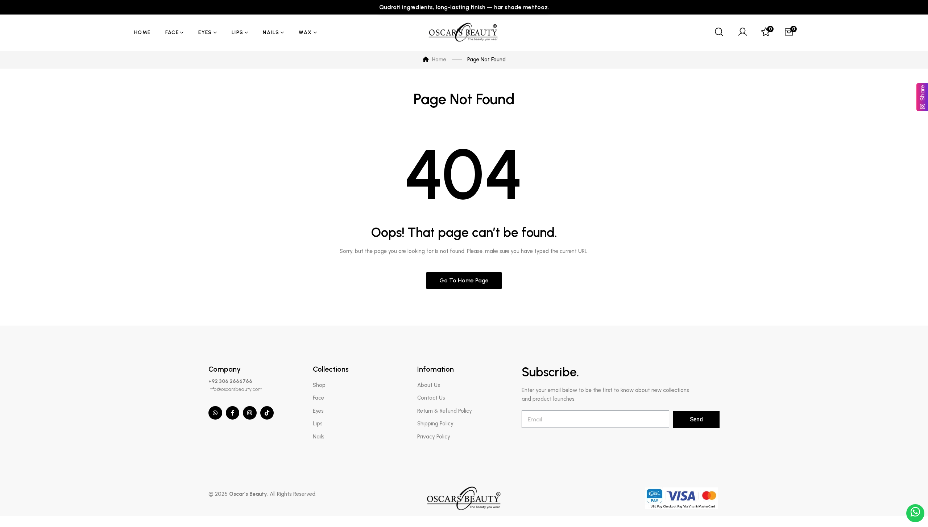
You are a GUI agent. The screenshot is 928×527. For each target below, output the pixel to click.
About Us (428, 385)
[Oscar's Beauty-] (464, 32)
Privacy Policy (433, 436)
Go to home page (464, 280)
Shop (319, 385)
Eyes (318, 411)
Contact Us (431, 398)
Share (922, 93)
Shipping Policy (435, 423)
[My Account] (742, 32)
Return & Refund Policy (444, 411)
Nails (318, 436)
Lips (318, 423)
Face (318, 398)
